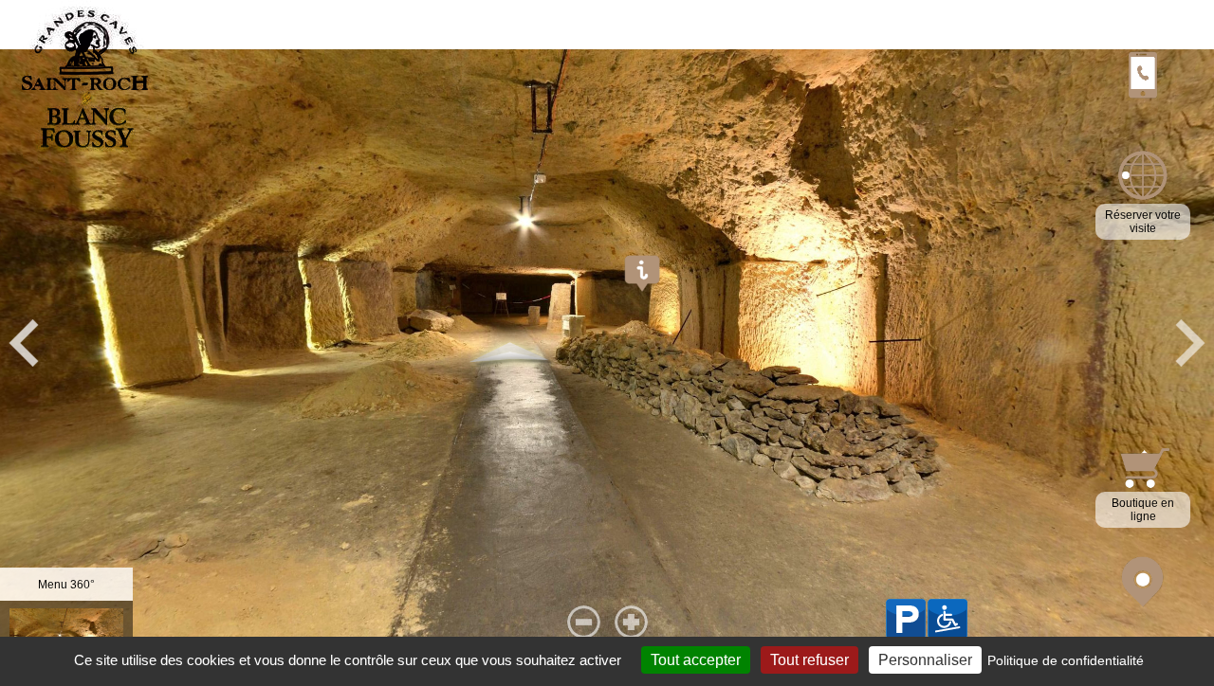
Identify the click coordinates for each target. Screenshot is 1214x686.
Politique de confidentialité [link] (1065, 660)
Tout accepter (696, 660)
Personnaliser (925, 660)
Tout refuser (809, 660)
